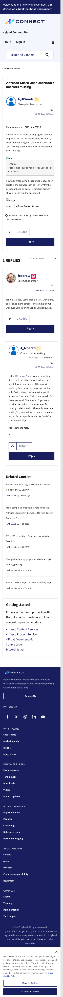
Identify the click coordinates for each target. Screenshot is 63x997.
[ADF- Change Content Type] (55, 258)
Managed (7, 819)
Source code (14, 644)
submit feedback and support (33, 9)
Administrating (24, 215)
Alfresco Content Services (27, 206)
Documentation (11, 910)
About (6, 861)
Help (8, 42)
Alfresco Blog (13, 495)
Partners (7, 867)
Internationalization (14, 219)
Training (7, 903)
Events (6, 896)
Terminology (9, 777)
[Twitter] (16, 717)
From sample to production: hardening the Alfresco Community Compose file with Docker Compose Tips (29, 513)
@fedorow (20, 376)
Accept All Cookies (30, 991)
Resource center (11, 770)
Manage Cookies (30, 983)
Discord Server (15, 649)
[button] (10, 232)
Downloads (9, 783)
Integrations (9, 754)
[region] (30, 972)
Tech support (10, 916)
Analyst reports (11, 741)
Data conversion (11, 832)
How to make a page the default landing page (28, 582)
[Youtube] (43, 717)
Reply (30, 242)
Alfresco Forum (12, 68)
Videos (6, 790)
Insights (7, 748)
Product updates (11, 796)
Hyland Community (15, 32)
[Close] (56, 951)
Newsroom (8, 881)
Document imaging (13, 838)
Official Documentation (20, 639)
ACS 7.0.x (13, 215)
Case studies (9, 734)
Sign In (20, 42)
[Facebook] (7, 717)
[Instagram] (25, 717)
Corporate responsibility (15, 874)
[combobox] (30, 55)
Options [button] (56, 68)
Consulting (8, 825)
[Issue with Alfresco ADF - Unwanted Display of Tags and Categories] (49, 258)
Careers (7, 854)
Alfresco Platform (40, 215)
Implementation (11, 812)
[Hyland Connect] (25, 21)
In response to (42, 357)
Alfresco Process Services (22, 634)
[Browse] (53, 42)
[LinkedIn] (34, 717)
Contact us (30, 696)
